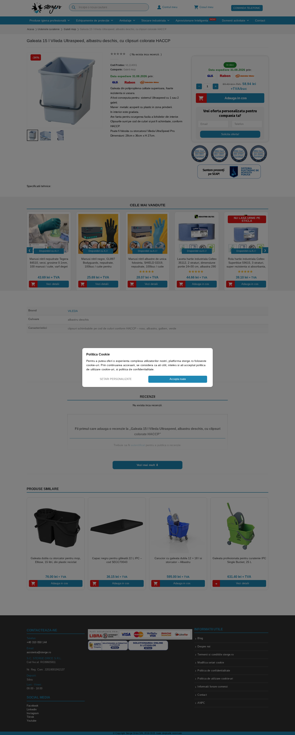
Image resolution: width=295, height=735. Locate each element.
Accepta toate (178, 379)
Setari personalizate (116, 379)
